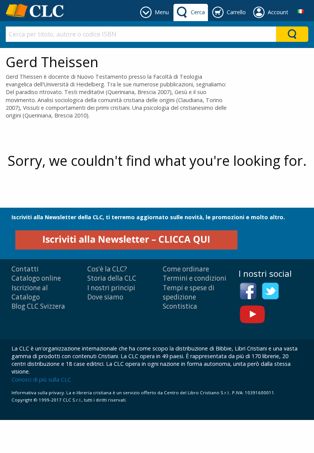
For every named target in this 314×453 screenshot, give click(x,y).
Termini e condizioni (194, 278)
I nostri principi (111, 287)
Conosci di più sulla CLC (41, 379)
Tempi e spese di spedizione (188, 292)
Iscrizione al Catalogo (29, 292)
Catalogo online (36, 278)
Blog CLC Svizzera (38, 306)
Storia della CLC (111, 278)
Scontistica (180, 306)
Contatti (25, 269)
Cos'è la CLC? (107, 269)
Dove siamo (105, 297)
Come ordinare (186, 269)
